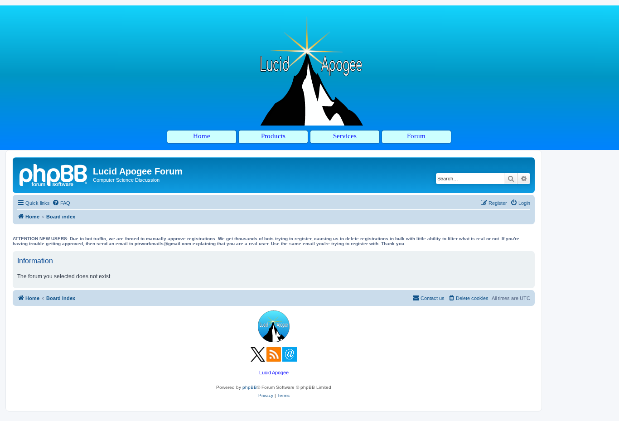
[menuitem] (61, 203)
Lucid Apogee (274, 372)
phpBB (249, 387)
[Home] (54, 174)
